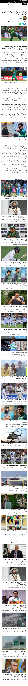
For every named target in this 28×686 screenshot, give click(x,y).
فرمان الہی (17, 1)
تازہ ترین (19, 5)
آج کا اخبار (14, 5)
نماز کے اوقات (12, 1)
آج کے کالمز (9, 5)
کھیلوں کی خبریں (18, 22)
